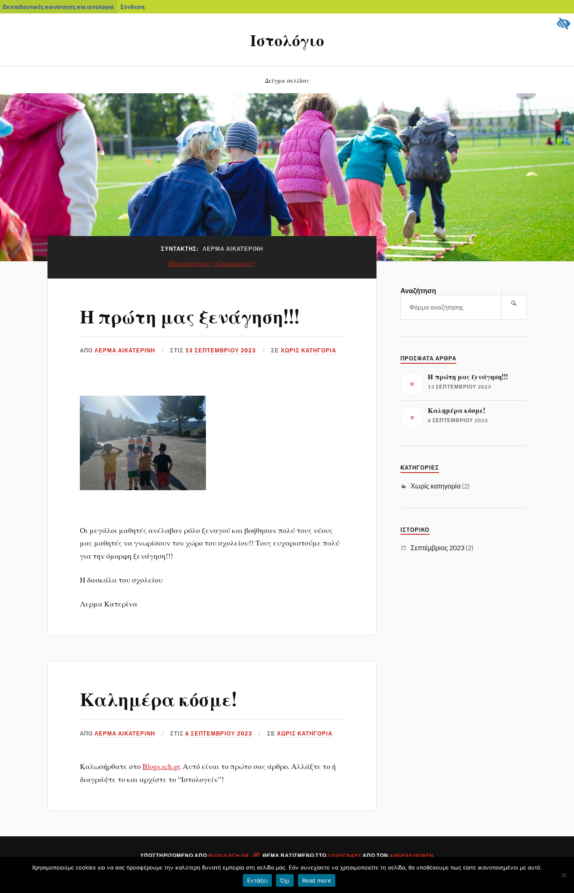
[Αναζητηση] (514, 303)
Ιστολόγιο (287, 39)
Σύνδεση (132, 6)
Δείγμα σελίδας (287, 80)
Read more (316, 880)
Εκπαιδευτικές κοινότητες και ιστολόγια (58, 6)
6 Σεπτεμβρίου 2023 (218, 733)
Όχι (285, 880)
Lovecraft (344, 855)
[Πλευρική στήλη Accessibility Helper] (564, 23)
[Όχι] (563, 875)
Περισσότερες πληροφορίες (212, 263)
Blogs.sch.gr (160, 766)
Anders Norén (412, 855)
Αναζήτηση (418, 290)
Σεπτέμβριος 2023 (437, 548)
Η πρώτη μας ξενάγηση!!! (190, 315)
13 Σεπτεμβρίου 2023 (220, 350)
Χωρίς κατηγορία (308, 350)
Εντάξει (257, 880)
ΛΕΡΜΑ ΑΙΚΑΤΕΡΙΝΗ (125, 350)
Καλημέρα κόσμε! (158, 698)
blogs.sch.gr (228, 855)
